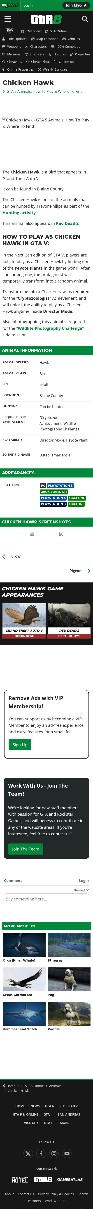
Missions (14, 54)
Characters (38, 47)
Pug (51, 995)
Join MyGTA (76, 5)
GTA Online (58, 31)
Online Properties (20, 69)
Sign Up (20, 744)
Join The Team (25, 849)
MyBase (7, 5)
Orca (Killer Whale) (19, 960)
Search (83, 1194)
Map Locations (47, 39)
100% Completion (69, 47)
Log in (28, 5)
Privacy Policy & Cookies (56, 1194)
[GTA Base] (46, 19)
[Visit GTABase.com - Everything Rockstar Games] (43, 1180)
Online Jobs (67, 62)
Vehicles (73, 39)
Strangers (37, 54)
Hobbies (59, 54)
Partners (34, 1201)
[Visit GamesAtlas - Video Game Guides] (70, 1180)
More (64, 1123)
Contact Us (26, 1194)
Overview (34, 31)
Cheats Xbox (40, 62)
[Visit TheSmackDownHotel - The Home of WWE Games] (20, 1180)
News (35, 1106)
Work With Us (55, 1201)
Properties (83, 54)
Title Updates (17, 39)
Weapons (14, 47)
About (9, 1194)
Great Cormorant (18, 995)
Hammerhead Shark (20, 1029)
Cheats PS (14, 62)
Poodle (54, 1029)
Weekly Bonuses (55, 69)
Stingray (55, 960)
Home (20, 1106)
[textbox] (46, 900)
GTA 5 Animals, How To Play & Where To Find (45, 91)
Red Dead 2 (67, 223)
